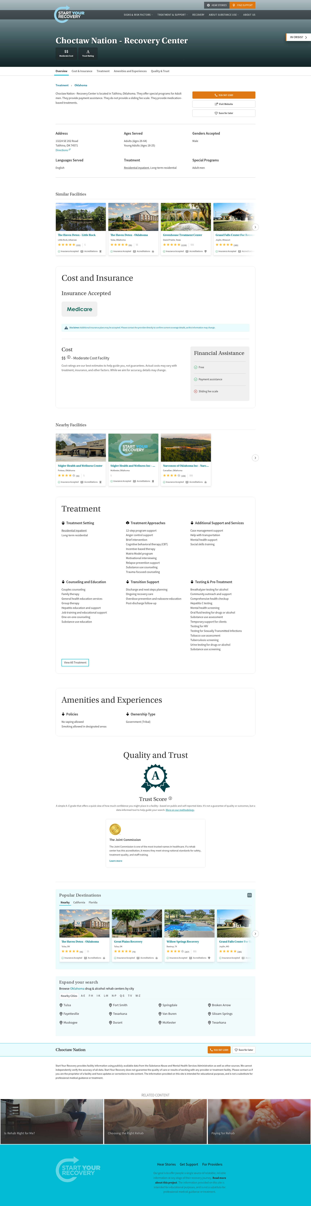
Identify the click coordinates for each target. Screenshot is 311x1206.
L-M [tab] (106, 996)
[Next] (255, 227)
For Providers (212, 1164)
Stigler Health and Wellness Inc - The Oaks (133, 465)
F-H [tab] (91, 996)
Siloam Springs (222, 1014)
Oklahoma (77, 989)
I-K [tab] (98, 996)
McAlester (169, 1022)
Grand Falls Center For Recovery (236, 235)
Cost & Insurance (82, 71)
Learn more (115, 860)
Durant (117, 1022)
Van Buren (170, 1014)
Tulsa (67, 1005)
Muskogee (70, 1022)
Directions (62, 150)
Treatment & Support (171, 14)
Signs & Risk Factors (137, 14)
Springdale (170, 1005)
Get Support (189, 1164)
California (79, 902)
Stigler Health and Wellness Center (80, 465)
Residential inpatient (136, 168)
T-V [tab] (130, 996)
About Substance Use (223, 14)
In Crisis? (296, 37)
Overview (61, 71)
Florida (93, 902)
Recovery (198, 14)
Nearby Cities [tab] (69, 996)
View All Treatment (75, 662)
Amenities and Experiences (130, 71)
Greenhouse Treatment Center (182, 235)
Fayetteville (71, 1014)
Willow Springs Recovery (183, 941)
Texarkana (120, 1014)
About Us (249, 14)
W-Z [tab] (138, 996)
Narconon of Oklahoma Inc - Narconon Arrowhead (186, 465)
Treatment (103, 71)
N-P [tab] (114, 996)
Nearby (65, 902)
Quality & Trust (160, 71)
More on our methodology (180, 810)
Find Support (245, 5)
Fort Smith (120, 1005)
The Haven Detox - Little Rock (77, 235)
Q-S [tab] (122, 996)
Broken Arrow (221, 1005)
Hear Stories (219, 5)
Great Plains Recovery (128, 941)
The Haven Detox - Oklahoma (129, 235)
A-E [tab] (83, 996)
